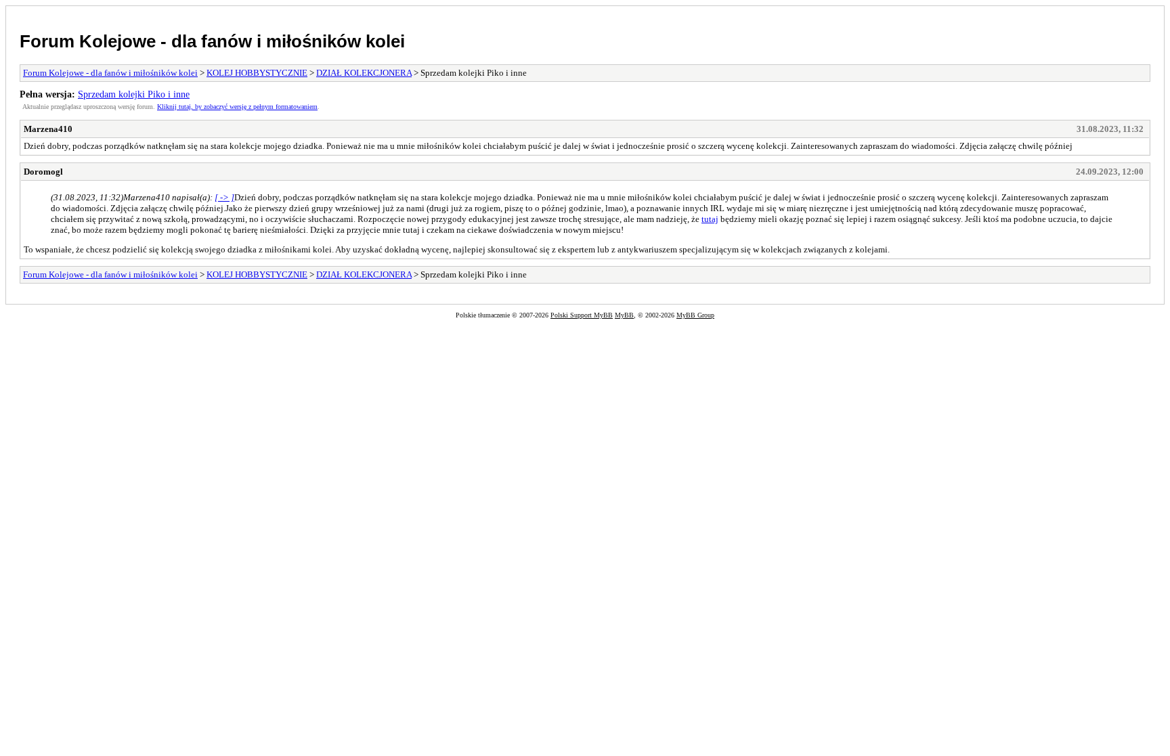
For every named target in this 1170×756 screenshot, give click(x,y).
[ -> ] (224, 197)
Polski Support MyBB (581, 315)
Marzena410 (48, 129)
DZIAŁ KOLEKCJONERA (364, 73)
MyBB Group (695, 315)
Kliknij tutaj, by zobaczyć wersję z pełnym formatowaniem (237, 106)
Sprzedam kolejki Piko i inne (134, 94)
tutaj (709, 219)
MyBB (624, 315)
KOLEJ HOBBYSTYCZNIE (257, 73)
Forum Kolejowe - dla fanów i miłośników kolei (212, 41)
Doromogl (43, 171)
